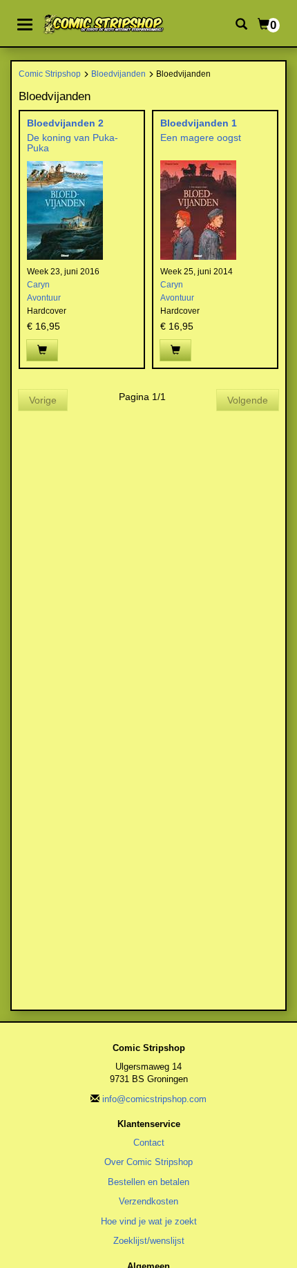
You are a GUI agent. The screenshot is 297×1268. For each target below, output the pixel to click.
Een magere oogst (200, 137)
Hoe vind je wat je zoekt (149, 1221)
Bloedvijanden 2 (65, 123)
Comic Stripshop (50, 73)
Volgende (247, 400)
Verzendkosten (148, 1201)
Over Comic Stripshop (148, 1162)
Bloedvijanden (118, 73)
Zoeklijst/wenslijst (148, 1241)
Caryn (38, 285)
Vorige (43, 400)
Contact (148, 1142)
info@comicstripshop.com (154, 1099)
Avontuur (44, 298)
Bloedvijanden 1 (198, 123)
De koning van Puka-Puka (72, 142)
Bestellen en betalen (148, 1182)
